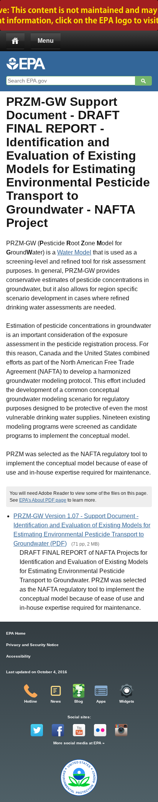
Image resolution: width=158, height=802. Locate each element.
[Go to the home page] (26, 63)
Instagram (121, 730)
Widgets (126, 701)
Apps (101, 701)
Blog (78, 701)
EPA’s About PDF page (42, 500)
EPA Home (16, 633)
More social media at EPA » (79, 743)
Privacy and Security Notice (32, 645)
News (56, 701)
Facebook (58, 730)
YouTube (79, 730)
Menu (46, 40)
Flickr (100, 730)
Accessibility (18, 656)
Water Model (74, 252)
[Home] (15, 40)
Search (143, 81)
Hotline (30, 701)
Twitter (37, 730)
